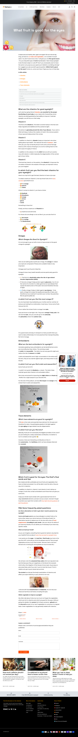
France (57, 702)
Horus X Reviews (30, 707)
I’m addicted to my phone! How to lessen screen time (37, 672)
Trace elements (22, 99)
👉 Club (56, 1)
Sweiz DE (63, 706)
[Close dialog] (75, 355)
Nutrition (23, 614)
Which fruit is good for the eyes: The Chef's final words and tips (31, 101)
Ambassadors (60, 1)
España (57, 711)
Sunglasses (48, 5)
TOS (38, 709)
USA (56, 717)
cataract (50, 141)
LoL (26, 5)
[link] (67, 361)
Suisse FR (58, 706)
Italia (57, 713)
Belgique (58, 704)
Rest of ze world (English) (61, 720)
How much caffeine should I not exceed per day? (13, 672)
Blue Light (28, 702)
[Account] (69, 5)
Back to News (39, 617)
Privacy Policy (40, 705)
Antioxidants (21, 97)
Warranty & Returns (41, 703)
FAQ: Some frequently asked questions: (27, 103)
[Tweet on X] (22, 611)
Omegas (21, 94)
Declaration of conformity (43, 707)
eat (36, 55)
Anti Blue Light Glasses (33, 5)
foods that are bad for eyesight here (46, 534)
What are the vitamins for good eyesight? (27, 90)
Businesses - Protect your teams (44, 714)
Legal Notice (40, 711)
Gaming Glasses (21, 5)
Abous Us (54, 5)
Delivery (39, 702)
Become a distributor (42, 713)
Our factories (29, 705)
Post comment (23, 650)
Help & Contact (29, 709)
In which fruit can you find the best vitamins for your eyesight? (31, 92)
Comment (20, 640)
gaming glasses (23, 501)
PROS (65, 1)
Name (19, 629)
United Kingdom (59, 715)
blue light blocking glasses (50, 499)
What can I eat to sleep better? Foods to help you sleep (62, 673)
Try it (67, 380)
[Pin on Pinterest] (25, 611)
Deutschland (58, 708)
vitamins (37, 111)
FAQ (27, 711)
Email (19, 634)
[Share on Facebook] (24, 611)
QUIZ (59, 5)
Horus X (7, 730)
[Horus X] (7, 5)
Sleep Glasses (42, 5)
